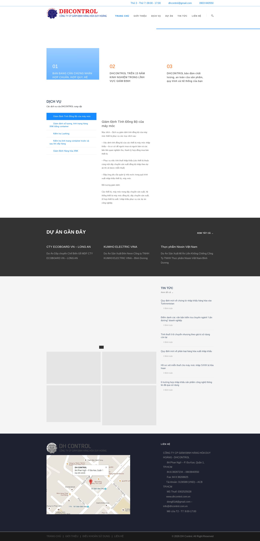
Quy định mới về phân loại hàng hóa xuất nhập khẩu (186, 351)
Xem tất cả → (205, 233)
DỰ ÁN (169, 16)
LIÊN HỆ (196, 16)
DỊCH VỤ (156, 16)
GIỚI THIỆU (140, 16)
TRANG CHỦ (122, 16)
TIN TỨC (182, 16)
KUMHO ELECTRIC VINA (120, 246)
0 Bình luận (168, 308)
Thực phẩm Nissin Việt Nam (179, 246)
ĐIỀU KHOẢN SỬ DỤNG (96, 536)
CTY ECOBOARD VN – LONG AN (68, 246)
